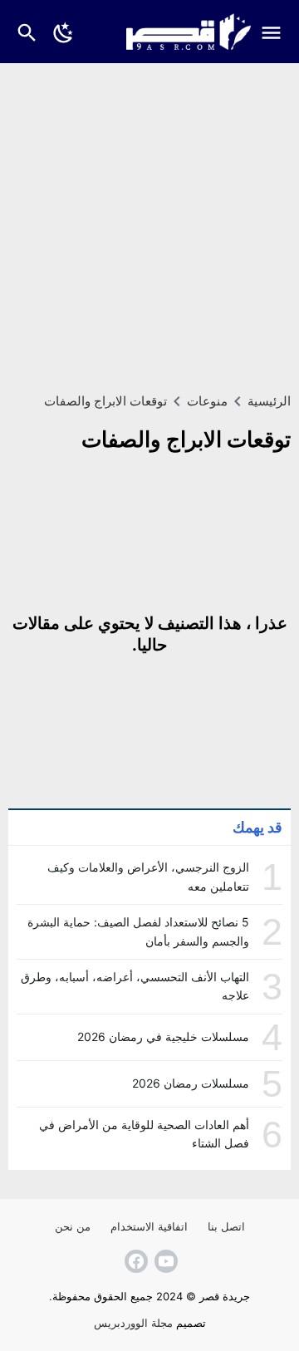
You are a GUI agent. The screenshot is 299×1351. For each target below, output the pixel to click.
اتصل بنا (226, 1226)
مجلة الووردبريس (133, 1322)
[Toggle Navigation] (275, 31)
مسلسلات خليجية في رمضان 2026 (163, 1036)
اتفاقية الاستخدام (149, 1226)
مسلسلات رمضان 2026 (190, 1083)
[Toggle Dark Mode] (63, 31)
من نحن (73, 1226)
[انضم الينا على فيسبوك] (134, 1261)
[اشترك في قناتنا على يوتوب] (164, 1261)
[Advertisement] (149, 221)
